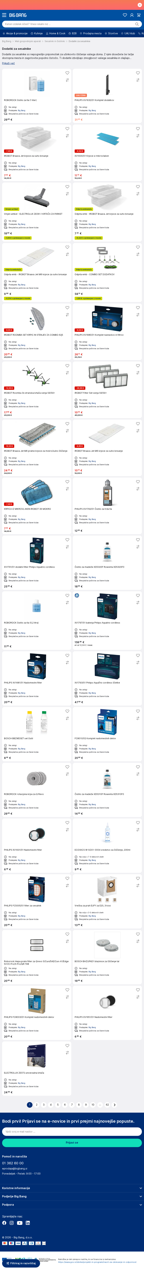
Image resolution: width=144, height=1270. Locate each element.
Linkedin (28, 1223)
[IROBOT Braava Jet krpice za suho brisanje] (36, 153)
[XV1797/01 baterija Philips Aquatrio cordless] (107, 620)
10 (93, 1104)
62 (107, 1104)
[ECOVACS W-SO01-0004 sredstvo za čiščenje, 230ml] (107, 846)
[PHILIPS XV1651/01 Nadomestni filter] (107, 1013)
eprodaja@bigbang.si (14, 1168)
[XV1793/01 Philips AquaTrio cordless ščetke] (107, 678)
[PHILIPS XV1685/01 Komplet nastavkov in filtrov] (107, 332)
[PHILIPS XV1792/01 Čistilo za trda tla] (107, 506)
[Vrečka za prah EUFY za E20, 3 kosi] (107, 901)
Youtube (19, 1223)
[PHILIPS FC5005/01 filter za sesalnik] (36, 901)
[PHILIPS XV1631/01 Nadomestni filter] (36, 846)
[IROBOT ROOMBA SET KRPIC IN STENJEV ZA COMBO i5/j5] (36, 332)
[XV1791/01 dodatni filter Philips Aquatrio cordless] (36, 563)
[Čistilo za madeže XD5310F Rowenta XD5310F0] (107, 790)
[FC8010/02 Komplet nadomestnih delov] (107, 734)
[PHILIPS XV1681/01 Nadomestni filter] (36, 678)
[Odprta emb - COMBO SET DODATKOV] (107, 272)
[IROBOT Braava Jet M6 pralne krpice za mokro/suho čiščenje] (36, 448)
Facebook (4, 1223)
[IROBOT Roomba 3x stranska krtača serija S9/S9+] (36, 390)
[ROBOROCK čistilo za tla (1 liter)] (36, 96)
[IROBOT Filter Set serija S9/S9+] (107, 390)
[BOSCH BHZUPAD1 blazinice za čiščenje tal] (107, 957)
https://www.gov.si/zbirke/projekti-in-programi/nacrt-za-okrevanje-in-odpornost (97, 1262)
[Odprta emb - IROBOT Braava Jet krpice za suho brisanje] (107, 212)
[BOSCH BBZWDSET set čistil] (36, 734)
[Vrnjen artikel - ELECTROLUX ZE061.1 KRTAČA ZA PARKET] (36, 212)
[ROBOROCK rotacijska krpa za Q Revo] (36, 790)
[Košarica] (139, 15)
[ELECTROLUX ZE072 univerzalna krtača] (36, 1069)
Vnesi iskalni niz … (28, 24)
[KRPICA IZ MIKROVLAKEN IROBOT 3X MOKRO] (36, 506)
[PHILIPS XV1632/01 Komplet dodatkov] (107, 96)
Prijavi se (72, 1142)
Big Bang (21, 110)
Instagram (11, 1223)
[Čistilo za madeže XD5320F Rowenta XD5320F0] (107, 563)
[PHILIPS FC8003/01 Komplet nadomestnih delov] (36, 1013)
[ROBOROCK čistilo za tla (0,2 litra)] (36, 620)
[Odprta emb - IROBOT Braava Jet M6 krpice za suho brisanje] (36, 272)
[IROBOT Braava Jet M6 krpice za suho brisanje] (107, 448)
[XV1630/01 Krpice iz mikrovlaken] (107, 153)
